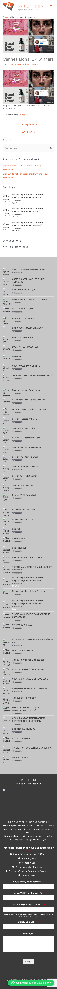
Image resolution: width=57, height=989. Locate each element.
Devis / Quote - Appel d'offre (28, 854)
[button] (31, 983)
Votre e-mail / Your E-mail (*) (28, 904)
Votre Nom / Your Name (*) (28, 881)
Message (28, 933)
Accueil (6, 17)
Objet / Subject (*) (28, 922)
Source (22, 115)
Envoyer (28, 961)
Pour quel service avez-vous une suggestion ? (28, 849)
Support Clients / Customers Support (28, 871)
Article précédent (29, 124)
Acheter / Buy (28, 858)
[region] (28, 803)
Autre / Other (28, 875)
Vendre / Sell (28, 862)
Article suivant (28, 132)
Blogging (8, 64)
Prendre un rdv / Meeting (28, 867)
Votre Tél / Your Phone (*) (28, 893)
